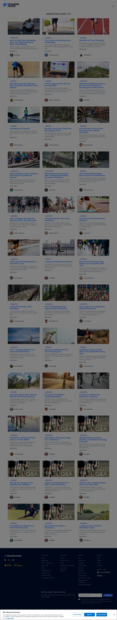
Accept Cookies (102, 614)
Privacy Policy (10, 618)
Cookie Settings (77, 614)
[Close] (114, 614)
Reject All (89, 614)
